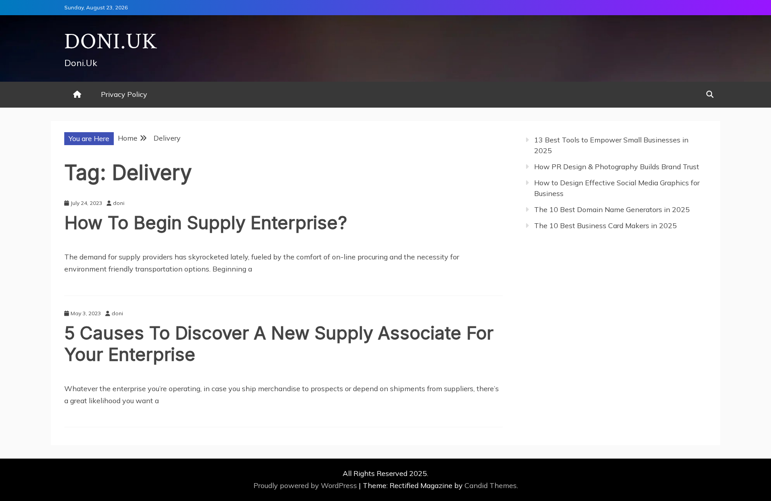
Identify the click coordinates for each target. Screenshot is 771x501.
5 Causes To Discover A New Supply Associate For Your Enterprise (278, 343)
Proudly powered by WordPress (306, 485)
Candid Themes (490, 485)
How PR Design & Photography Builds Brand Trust (616, 166)
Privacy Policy (124, 94)
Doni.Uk (111, 41)
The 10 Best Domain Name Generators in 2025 (612, 209)
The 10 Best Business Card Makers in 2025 (605, 225)
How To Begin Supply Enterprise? (205, 223)
